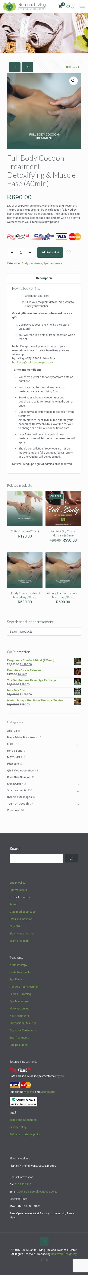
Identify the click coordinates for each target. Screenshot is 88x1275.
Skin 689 (15, 926)
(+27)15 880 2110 (35, 358)
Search (16, 848)
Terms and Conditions (23, 1119)
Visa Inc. (29, 1091)
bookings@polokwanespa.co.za (37, 1191)
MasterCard (47, 1091)
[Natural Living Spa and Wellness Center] (24, 6)
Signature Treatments (23, 1030)
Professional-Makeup (23, 1023)
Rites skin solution (21, 919)
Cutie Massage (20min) (25, 531)
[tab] (44, 278)
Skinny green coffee (22, 933)
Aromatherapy (18, 965)
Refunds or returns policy (25, 1134)
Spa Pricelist (17, 882)
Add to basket (50, 252)
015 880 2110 (23, 1184)
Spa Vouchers (18, 890)
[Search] (71, 858)
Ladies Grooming (20, 994)
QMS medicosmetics (22, 911)
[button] (73, 80)
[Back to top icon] (44, 1241)
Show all (73, 67)
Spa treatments (52, 263)
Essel (13, 904)
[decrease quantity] (12, 252)
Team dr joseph (19, 940)
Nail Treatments (19, 1015)
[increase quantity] (30, 252)
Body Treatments (20, 972)
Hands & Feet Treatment (24, 986)
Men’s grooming (19, 1008)
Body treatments (32, 263)
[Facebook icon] (41, 1260)
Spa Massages (19, 1001)
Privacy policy (18, 1127)
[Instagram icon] (46, 1260)
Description (44, 278)
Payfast (60, 1076)
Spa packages (19, 1044)
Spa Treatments (19, 1037)
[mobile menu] (82, 6)
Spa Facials (17, 979)
